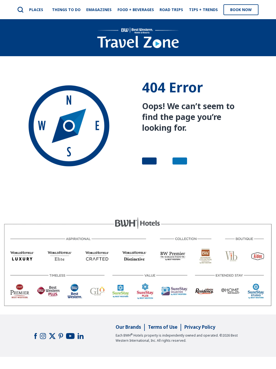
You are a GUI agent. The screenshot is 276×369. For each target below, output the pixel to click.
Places (36, 9)
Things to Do (66, 9)
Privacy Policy (199, 327)
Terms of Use (162, 327)
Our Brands (128, 327)
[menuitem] (20, 10)
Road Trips (171, 9)
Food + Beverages (136, 9)
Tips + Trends (203, 9)
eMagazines (99, 9)
